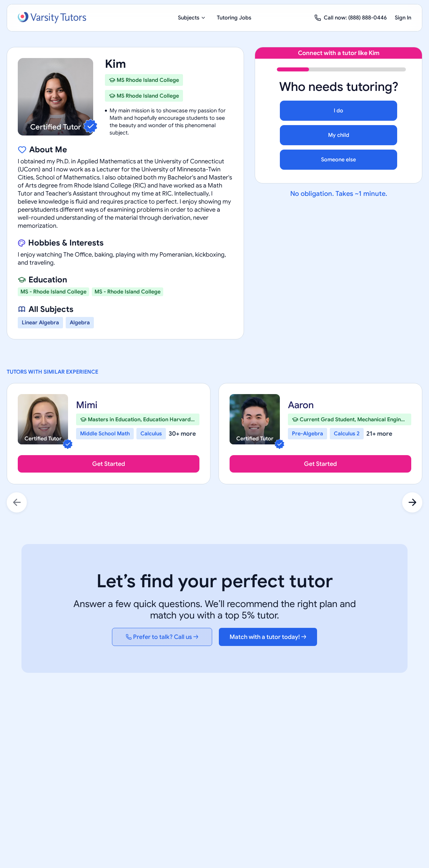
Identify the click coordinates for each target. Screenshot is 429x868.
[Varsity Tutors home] (52, 17)
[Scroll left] (17, 502)
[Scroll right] (412, 502)
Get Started (108, 464)
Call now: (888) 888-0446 (355, 17)
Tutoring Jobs (234, 17)
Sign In (403, 17)
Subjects (188, 17)
